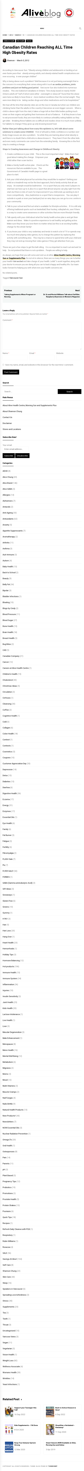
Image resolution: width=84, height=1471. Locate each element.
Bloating (6, 602)
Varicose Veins (9, 1336)
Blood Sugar (8, 620)
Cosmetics (7, 751)
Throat (5, 1325)
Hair (4, 925)
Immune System (10, 978)
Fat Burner (7, 835)
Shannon (11, 60)
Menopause (8, 1044)
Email (32, 353)
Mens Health (8, 1050)
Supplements (8, 1307)
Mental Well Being (10, 1056)
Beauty (6, 578)
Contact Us (7, 417)
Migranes (7, 1068)
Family (5, 829)
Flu (4, 865)
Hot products (8, 966)
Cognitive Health (10, 716)
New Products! (9, 1116)
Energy (6, 805)
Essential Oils (8, 817)
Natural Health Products (13, 1110)
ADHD (5, 471)
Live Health (7, 1020)
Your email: (7, 445)
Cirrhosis (6, 698)
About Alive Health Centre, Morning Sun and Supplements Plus (30, 405)
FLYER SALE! (8, 871)
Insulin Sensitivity (10, 996)
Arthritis (6, 542)
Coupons (6, 757)
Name (6, 353)
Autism (6, 560)
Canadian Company (11, 656)
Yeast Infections (10, 1384)
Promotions (8, 1193)
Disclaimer (7, 423)
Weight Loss (8, 1360)
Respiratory (8, 1235)
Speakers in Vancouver (13, 1289)
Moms (5, 1074)
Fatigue (6, 841)
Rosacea (6, 1247)
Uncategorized (9, 1331)
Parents (29, 41)
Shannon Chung (9, 1271)
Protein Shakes (9, 1205)
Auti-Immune (8, 555)
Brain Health (8, 632)
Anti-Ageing (8, 513)
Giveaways (7, 895)
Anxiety (6, 525)
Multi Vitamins (9, 1086)
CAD (4, 650)
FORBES (6, 877)
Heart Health (8, 943)
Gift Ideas (7, 889)
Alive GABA (7, 489)
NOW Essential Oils (11, 1128)
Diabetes (6, 781)
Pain (4, 1157)
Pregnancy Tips (9, 1181)
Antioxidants (8, 519)
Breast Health (8, 638)
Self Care (7, 1265)
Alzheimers (8, 501)
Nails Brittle (8, 1104)
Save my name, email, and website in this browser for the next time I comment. (39, 365)
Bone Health (8, 626)
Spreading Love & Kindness (14, 1295)
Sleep (5, 1283)
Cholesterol (8, 680)
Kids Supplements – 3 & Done (26, 1425)
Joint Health (8, 1002)
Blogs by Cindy (9, 608)
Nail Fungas (8, 1098)
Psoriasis (7, 1211)
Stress (5, 1301)
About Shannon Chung (12, 411)
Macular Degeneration (12, 1032)
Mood (5, 1080)
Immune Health (9, 972)
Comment (8, 320)
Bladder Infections (11, 596)
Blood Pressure (9, 614)
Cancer (6, 662)
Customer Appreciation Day (14, 763)
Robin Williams (9, 1241)
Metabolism (8, 1062)
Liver (5, 1026)
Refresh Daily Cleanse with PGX (16, 1229)
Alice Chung (8, 477)
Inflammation (8, 984)
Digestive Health (10, 793)
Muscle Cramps (9, 1092)
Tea (4, 1313)
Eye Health (7, 823)
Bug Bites (7, 644)
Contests (7, 746)
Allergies (6, 495)
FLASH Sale (8, 859)
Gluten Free (8, 901)
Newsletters (8, 1122)
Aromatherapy (9, 537)
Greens (6, 907)
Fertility (6, 847)
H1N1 (5, 919)
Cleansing (7, 704)
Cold (5, 722)
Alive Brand (7, 483)
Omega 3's (7, 1140)
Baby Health (8, 566)
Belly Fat (6, 584)
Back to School (9, 572)
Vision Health (8, 1354)
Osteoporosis (8, 1151)
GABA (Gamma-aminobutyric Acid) (17, 883)
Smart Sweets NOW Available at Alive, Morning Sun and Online (61, 1444)
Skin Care (7, 1277)
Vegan (5, 1342)
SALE (5, 1253)
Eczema (6, 799)
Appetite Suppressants (13, 531)
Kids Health (20, 41)
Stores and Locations (12, 429)
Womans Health (10, 1372)
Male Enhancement (11, 1038)
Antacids (6, 507)
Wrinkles (6, 1378)
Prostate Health (9, 1199)
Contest (6, 739)
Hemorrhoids (8, 948)
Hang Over (7, 937)
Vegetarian (7, 1348)
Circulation (7, 692)
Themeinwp (52, 1466)
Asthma (6, 548)
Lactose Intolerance (11, 1014)
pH (4, 1169)
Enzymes (7, 811)
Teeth (5, 1319)
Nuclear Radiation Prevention (15, 1134)
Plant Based (8, 1175)
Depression (8, 769)
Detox (5, 775)
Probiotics (7, 1187)
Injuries (6, 990)
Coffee (6, 710)
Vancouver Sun (16, 278)
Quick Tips (7, 1217)
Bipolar (6, 590)
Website (59, 353)
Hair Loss (7, 931)
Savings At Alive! (10, 1259)
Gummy (6, 913)
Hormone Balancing (11, 960)
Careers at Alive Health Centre (16, 668)
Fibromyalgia (8, 853)
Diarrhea (6, 787)
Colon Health (8, 734)
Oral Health (7, 1145)
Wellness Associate (11, 1366)
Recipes (6, 1223)
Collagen (6, 728)
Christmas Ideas (10, 686)
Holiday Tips (8, 954)
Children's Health (9, 41)
